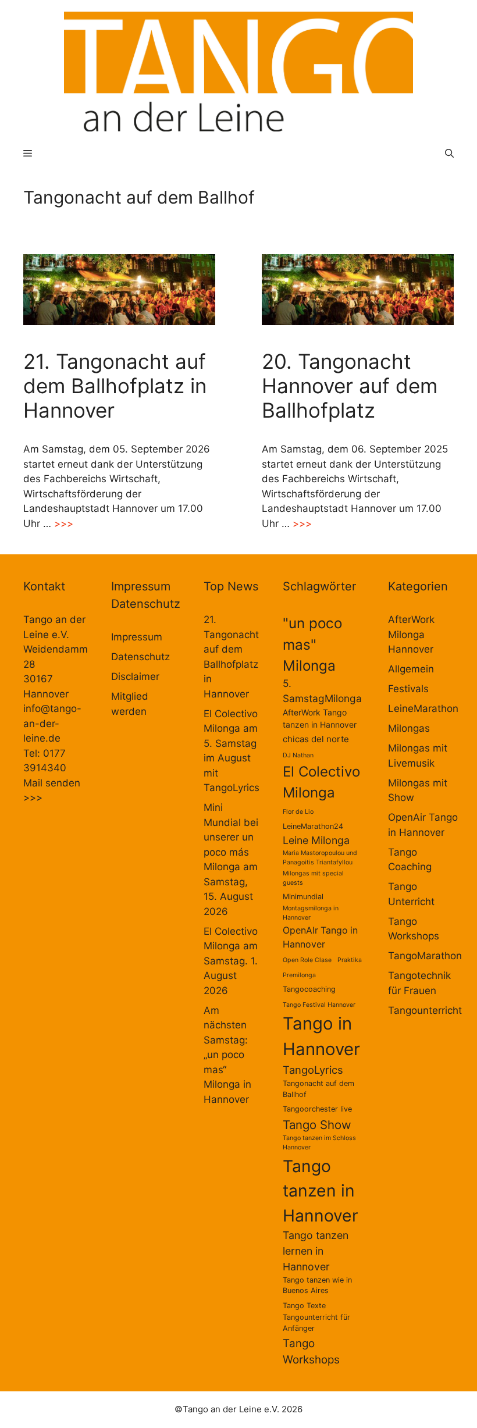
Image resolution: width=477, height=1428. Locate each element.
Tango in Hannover (321, 1036)
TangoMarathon (425, 956)
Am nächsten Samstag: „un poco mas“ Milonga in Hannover (227, 1055)
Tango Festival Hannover (319, 1005)
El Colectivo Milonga (321, 782)
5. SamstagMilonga (322, 690)
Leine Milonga (316, 840)
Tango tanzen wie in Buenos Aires (317, 1285)
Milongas (409, 728)
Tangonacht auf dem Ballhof (318, 1089)
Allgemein (411, 669)
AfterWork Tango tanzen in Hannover (320, 718)
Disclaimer (135, 676)
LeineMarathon (423, 708)
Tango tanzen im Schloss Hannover (319, 1142)
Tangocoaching (309, 989)
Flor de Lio (298, 812)
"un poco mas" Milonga (312, 644)
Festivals (408, 689)
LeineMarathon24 (313, 826)
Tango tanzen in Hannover (320, 1191)
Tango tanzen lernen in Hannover (315, 1250)
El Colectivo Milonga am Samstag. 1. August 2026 (231, 960)
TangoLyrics (313, 1069)
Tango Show (317, 1124)
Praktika (349, 960)
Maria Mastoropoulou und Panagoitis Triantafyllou (320, 857)
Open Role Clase (307, 960)
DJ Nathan (298, 755)
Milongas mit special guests (313, 878)
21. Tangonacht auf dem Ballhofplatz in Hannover (115, 385)
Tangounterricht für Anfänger (316, 1323)
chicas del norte (316, 739)
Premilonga (299, 975)
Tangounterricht (425, 1010)
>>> (63, 523)
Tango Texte (304, 1305)
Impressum (136, 637)
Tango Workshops (311, 1351)
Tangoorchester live (317, 1109)
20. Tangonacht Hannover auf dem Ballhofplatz (349, 385)
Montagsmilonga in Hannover (311, 912)
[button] (449, 153)
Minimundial (303, 896)
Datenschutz (140, 657)
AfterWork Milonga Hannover (411, 634)
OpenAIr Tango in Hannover (320, 937)
